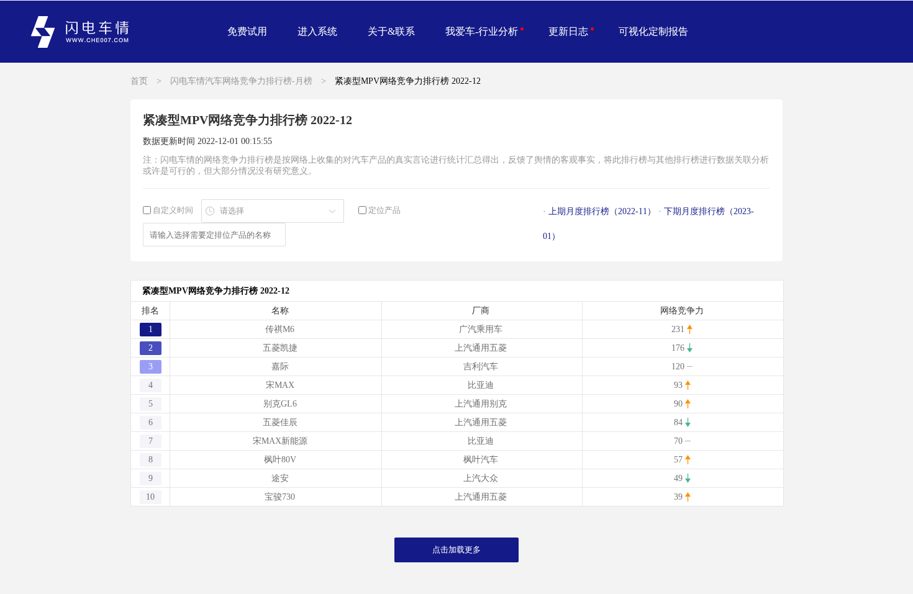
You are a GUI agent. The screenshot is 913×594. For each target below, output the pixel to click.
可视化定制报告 (653, 31)
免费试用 (247, 31)
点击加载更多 (456, 549)
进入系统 (317, 31)
